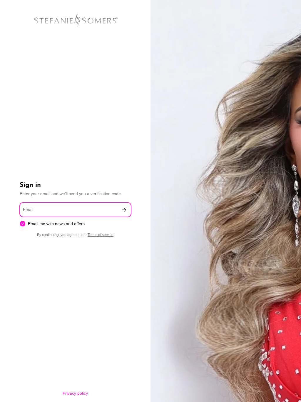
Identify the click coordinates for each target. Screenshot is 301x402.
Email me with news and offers (56, 223)
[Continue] (124, 210)
